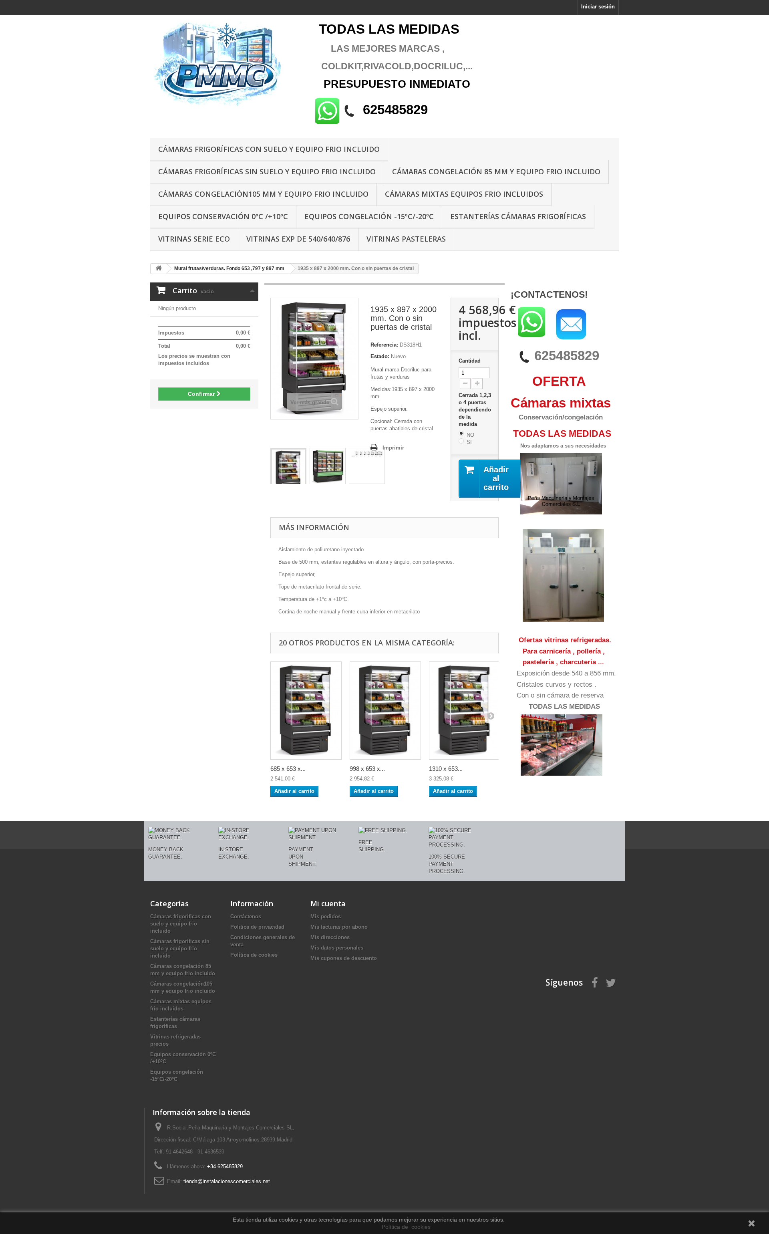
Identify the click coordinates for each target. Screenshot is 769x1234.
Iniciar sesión (598, 7)
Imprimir (393, 448)
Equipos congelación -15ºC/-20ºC (369, 216)
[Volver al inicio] (158, 269)
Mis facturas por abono (339, 927)
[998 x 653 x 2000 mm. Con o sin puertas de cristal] (385, 710)
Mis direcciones (330, 937)
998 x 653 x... (367, 768)
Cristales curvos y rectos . (556, 684)
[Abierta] (288, 472)
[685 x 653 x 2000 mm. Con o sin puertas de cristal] (306, 710)
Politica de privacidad (257, 927)
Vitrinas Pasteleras (406, 239)
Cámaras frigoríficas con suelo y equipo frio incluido (269, 149)
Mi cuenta (328, 903)
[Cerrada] (327, 467)
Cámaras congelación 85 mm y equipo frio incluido (496, 171)
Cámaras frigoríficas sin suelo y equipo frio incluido (267, 171)
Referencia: (384, 345)
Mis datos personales (336, 948)
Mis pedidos (325, 916)
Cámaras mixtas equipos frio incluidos (464, 194)
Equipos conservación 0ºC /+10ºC (223, 216)
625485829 (566, 355)
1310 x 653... (446, 768)
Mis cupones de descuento (343, 958)
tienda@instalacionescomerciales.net (226, 1181)
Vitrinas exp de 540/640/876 (298, 239)
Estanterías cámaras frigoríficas (518, 216)
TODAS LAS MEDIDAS (564, 706)
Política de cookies (254, 955)
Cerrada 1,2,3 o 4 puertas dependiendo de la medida (475, 409)
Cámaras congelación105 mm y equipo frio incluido (263, 194)
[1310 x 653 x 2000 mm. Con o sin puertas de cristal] (464, 710)
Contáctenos (245, 916)
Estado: (379, 356)
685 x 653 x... (288, 768)
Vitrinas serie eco (194, 239)
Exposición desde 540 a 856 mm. (566, 673)
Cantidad (470, 361)
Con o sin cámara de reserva (560, 695)
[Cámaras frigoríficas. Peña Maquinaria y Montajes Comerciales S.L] (224, 65)
